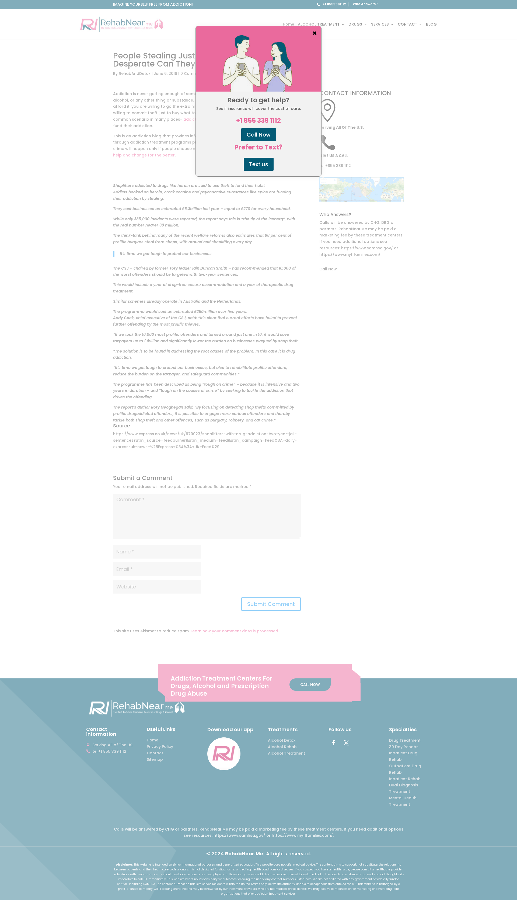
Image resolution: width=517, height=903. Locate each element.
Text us (258, 164)
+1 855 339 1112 (258, 120)
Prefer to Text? (258, 147)
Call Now (259, 134)
